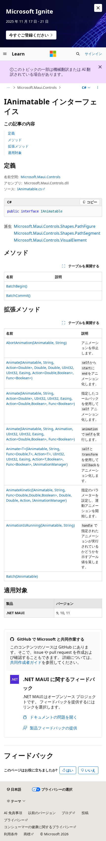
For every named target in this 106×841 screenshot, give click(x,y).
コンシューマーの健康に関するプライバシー (38, 826)
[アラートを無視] (98, 8)
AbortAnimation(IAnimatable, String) (36, 342)
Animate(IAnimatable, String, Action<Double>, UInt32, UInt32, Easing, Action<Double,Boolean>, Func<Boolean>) (40, 398)
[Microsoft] (53, 54)
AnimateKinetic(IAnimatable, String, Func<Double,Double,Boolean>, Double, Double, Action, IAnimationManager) (39, 495)
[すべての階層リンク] (8, 88)
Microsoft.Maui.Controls (37, 87)
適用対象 (15, 152)
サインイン (93, 53)
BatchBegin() (16, 286)
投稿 (85, 812)
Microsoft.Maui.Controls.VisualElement (50, 240)
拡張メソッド (18, 146)
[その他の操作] (97, 88)
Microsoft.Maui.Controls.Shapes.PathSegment (57, 233)
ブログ (67, 812)
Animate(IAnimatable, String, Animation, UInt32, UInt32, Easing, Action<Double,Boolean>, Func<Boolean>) (40, 433)
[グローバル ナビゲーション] (5, 53)
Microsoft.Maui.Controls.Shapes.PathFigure (54, 226)
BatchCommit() (18, 295)
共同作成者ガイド (26, 662)
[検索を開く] (78, 53)
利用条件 (11, 834)
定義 (11, 133)
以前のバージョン (42, 812)
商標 (27, 834)
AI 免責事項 (13, 812)
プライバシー (14, 820)
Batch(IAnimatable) (22, 576)
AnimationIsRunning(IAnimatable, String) (40, 525)
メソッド (15, 139)
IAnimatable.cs (29, 189)
